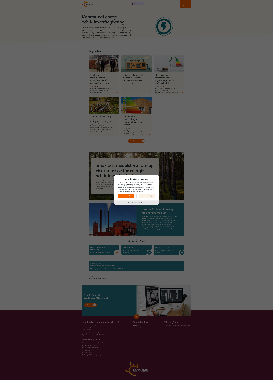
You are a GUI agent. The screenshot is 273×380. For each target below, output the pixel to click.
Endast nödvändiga (147, 196)
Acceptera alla (125, 196)
